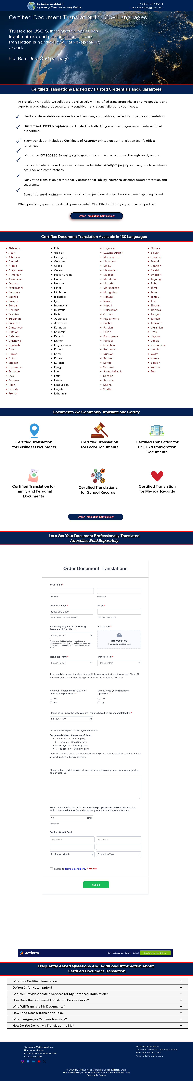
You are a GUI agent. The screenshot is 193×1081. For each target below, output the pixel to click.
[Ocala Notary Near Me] (22, 1061)
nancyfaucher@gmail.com (147, 7)
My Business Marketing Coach (94, 1069)
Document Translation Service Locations (156, 1049)
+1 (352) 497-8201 (150, 4)
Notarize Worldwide (34, 1050)
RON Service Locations (147, 1046)
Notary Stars (119, 1069)
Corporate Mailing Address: (39, 1047)
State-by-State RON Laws (148, 1052)
